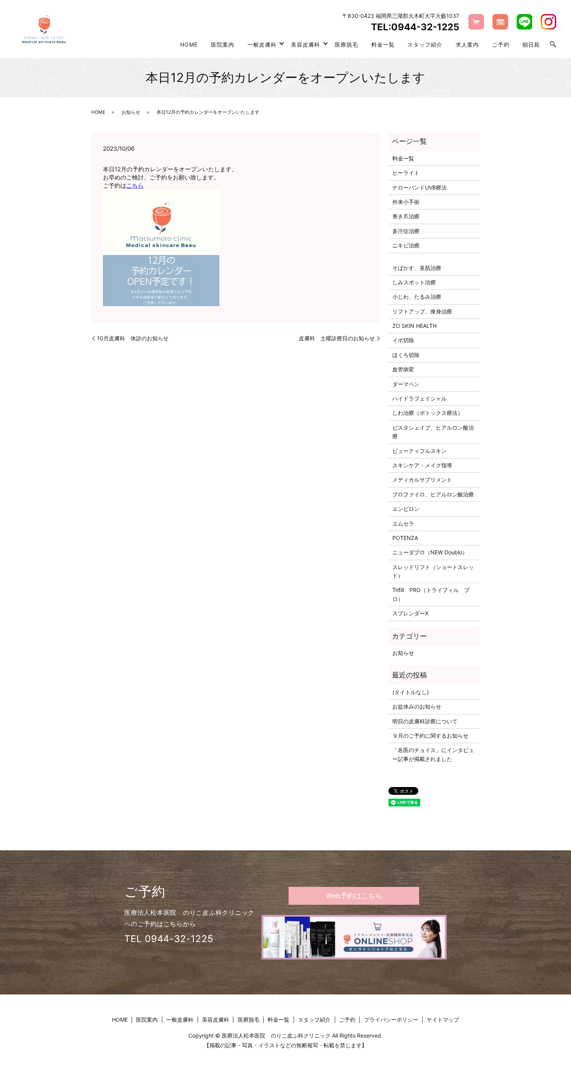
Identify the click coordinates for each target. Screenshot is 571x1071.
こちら (135, 185)
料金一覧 (383, 44)
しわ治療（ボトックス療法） (427, 412)
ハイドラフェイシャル (419, 398)
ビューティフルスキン (419, 451)
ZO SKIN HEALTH (414, 325)
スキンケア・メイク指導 (422, 465)
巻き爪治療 (406, 216)
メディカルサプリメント (422, 479)
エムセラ (403, 523)
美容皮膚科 (305, 44)
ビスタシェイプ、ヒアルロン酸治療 (433, 431)
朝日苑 (531, 44)
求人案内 (467, 44)
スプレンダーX (410, 613)
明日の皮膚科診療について (425, 721)
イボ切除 (403, 340)
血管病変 (403, 369)
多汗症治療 (406, 231)
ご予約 (501, 44)
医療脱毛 (346, 44)
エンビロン (406, 508)
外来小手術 (406, 202)
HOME (189, 44)
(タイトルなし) (410, 692)
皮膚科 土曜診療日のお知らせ (337, 338)
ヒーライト (406, 172)
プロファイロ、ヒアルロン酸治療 (433, 494)
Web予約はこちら (354, 896)
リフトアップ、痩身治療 (422, 311)
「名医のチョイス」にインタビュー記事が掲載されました (433, 754)
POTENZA (405, 538)
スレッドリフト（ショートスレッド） (433, 571)
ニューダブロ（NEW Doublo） (430, 552)
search (553, 45)
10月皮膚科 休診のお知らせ (133, 338)
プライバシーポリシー (391, 1019)
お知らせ (131, 112)
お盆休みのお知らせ (416, 706)
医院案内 (222, 44)
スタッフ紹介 (424, 44)
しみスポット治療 (414, 282)
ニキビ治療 (406, 245)
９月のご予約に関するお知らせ (430, 735)
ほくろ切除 (406, 355)
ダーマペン (406, 384)
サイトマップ (443, 1019)
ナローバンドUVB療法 (419, 187)
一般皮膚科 (262, 44)
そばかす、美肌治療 (416, 268)
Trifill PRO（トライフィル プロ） (431, 594)
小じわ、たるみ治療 (416, 296)
